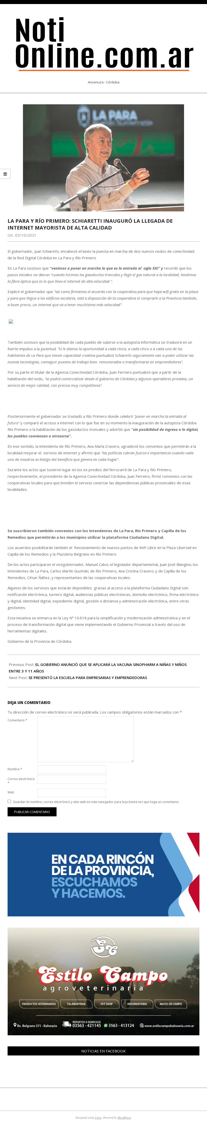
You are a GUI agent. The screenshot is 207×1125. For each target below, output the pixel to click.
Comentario (17, 720)
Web (11, 792)
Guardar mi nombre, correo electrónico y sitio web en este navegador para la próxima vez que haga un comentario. (96, 802)
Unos (98, 1117)
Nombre (15, 769)
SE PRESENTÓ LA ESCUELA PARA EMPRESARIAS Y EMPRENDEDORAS (88, 677)
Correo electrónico (21, 781)
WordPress (124, 1117)
